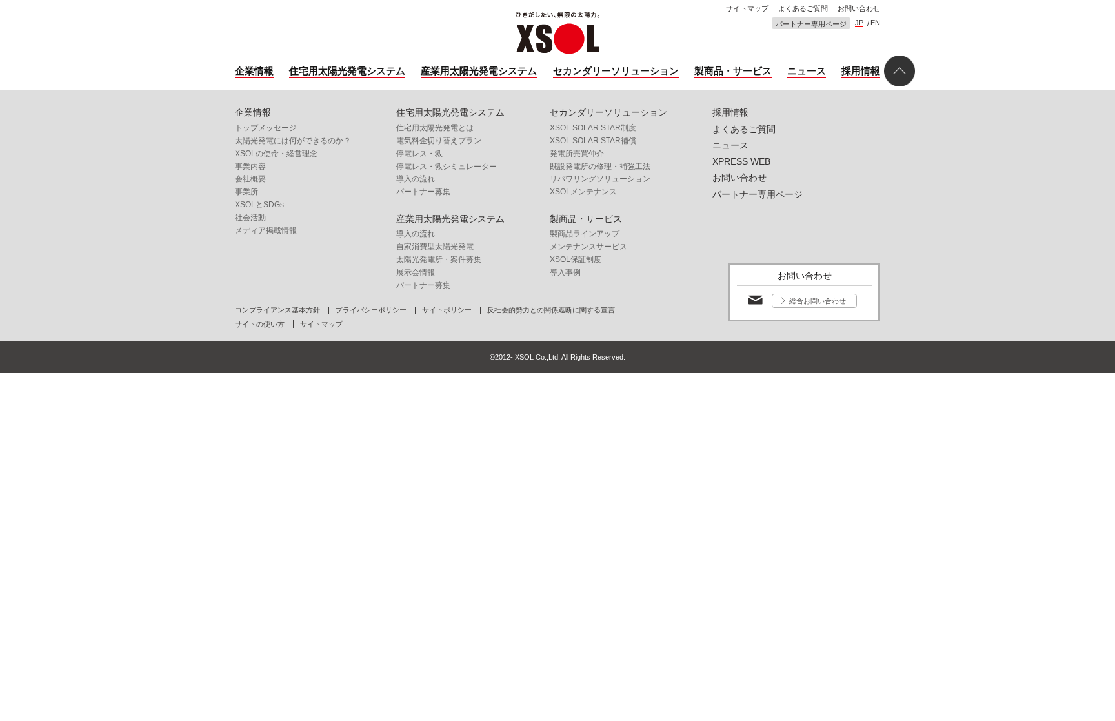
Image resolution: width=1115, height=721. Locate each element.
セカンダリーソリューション (616, 70)
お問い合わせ (859, 8)
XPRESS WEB (741, 161)
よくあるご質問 (803, 8)
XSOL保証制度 (575, 259)
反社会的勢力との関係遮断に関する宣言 (551, 310)
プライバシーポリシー (371, 310)
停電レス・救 (419, 153)
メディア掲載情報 (266, 230)
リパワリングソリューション (600, 179)
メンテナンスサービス (588, 246)
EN (875, 22)
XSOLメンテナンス (583, 192)
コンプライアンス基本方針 (277, 310)
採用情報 (860, 70)
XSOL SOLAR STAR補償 (593, 141)
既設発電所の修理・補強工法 (600, 166)
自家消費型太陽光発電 (435, 246)
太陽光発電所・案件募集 (438, 259)
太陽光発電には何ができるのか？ (293, 141)
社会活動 (250, 217)
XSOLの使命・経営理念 (276, 153)
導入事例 (565, 272)
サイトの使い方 (260, 324)
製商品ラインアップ (584, 234)
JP (859, 22)
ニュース (806, 70)
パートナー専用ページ (811, 24)
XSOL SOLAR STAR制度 (593, 128)
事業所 (246, 192)
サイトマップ (747, 8)
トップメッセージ (266, 128)
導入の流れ (415, 179)
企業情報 (254, 70)
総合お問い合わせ (817, 301)
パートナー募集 (423, 192)
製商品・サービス (733, 70)
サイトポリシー (447, 310)
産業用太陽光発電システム (479, 70)
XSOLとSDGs (259, 204)
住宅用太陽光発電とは (435, 128)
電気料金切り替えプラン (438, 141)
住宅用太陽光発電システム (347, 70)
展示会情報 (415, 272)
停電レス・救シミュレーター (446, 166)
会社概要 (250, 179)
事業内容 (250, 166)
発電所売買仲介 (577, 153)
